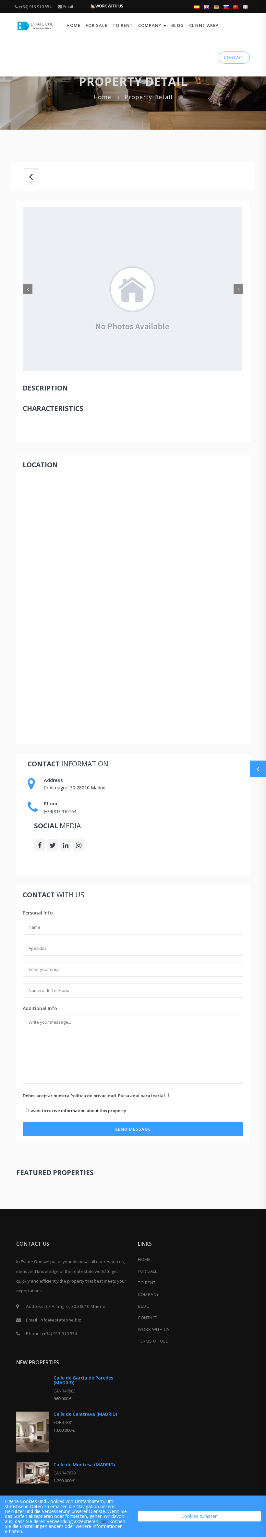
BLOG (177, 25)
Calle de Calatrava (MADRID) (85, 1414)
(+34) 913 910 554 (35, 6)
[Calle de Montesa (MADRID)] (32, 1473)
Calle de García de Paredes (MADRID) (83, 1380)
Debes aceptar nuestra (93, 1096)
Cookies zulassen (199, 1516)
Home (73, 25)
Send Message (133, 1129)
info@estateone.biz (60, 1320)
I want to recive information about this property (77, 1110)
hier (104, 1521)
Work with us (154, 1329)
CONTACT (234, 57)
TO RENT (123, 25)
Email (68, 6)
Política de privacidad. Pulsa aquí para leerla (116, 1096)
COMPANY (148, 1294)
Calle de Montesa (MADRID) (84, 1464)
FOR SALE (96, 25)
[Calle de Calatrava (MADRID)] (32, 1432)
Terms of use (153, 1341)
